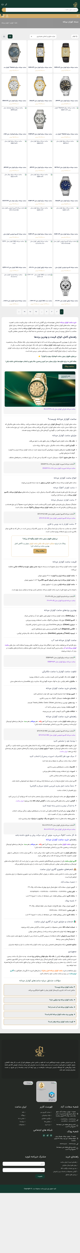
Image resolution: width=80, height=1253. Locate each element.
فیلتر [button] (73, 36)
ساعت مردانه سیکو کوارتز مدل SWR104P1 (40, 67)
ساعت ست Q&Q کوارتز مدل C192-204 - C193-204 (38, 301)
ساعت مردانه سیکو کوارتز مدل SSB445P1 (61, 662)
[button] (77, 16)
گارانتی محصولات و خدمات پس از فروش (65, 1171)
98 (30, 312)
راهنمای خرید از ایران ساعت (68, 1162)
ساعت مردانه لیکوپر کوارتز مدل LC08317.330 (65, 301)
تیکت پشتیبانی (46, 1115)
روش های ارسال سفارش (69, 1165)
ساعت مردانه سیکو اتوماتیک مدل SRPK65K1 (13, 134)
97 (36, 312)
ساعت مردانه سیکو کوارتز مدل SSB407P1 (40, 201)
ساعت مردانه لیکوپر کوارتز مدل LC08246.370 (39, 267)
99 (24, 312)
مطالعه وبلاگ (40, 551)
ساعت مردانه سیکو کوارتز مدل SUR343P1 (66, 101)
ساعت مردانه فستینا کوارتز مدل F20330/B (61, 600)
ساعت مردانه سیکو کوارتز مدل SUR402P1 (40, 234)
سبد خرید (48, 1125)
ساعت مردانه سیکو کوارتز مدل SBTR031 (66, 167)
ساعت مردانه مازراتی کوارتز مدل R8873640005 (59, 409)
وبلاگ (22, 1115)
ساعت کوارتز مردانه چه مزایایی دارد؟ (61, 1000)
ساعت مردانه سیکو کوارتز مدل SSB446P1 (40, 167)
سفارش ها (47, 1122)
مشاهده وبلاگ (69, 366)
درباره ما (22, 1122)
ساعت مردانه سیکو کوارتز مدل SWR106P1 (66, 67)
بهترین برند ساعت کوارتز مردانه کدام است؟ (59, 1014)
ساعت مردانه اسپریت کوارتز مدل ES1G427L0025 (59, 468)
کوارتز (11, 23)
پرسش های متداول (71, 1175)
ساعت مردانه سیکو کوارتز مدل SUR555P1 (66, 201)
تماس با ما (21, 1118)
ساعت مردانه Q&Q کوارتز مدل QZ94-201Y (14, 267)
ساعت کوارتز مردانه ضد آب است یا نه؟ (60, 1007)
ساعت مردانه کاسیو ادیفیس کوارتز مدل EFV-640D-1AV (62, 267)
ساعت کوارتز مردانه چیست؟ (64, 987)
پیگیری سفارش (46, 1118)
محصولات (21, 1125)
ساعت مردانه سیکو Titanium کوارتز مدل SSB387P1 (63, 134)
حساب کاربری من (45, 1112)
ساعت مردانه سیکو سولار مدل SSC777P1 (14, 201)
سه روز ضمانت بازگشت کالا (69, 1168)
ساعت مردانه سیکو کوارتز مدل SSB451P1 (40, 134)
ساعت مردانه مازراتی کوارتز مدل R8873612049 (59, 829)
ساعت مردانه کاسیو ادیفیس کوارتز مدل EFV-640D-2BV (57, 735)
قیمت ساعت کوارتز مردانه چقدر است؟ (60, 1022)
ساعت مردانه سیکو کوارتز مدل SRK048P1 (14, 101)
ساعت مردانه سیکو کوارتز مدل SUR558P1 (40, 101)
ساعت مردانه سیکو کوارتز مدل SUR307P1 (66, 234)
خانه (16, 23)
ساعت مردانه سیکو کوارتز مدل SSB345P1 (14, 167)
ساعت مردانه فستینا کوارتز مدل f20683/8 (14, 301)
